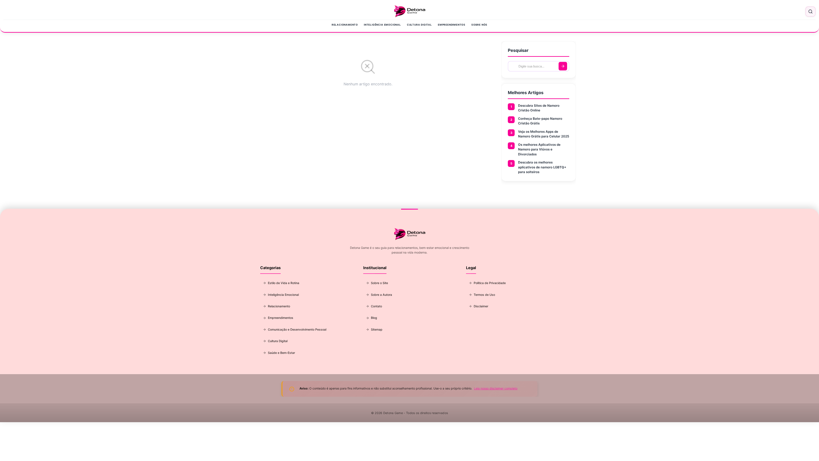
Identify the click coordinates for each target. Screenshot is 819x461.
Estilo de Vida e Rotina (283, 283)
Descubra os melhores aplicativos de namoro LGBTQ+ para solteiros (542, 167)
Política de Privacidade (490, 283)
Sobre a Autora (381, 294)
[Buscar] (563, 66)
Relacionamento (345, 24)
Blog (374, 317)
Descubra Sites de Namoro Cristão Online (538, 108)
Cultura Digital (419, 24)
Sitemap (376, 329)
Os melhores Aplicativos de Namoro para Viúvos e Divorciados (539, 149)
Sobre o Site (379, 283)
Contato (376, 306)
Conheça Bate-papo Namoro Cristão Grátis (540, 121)
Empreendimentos (451, 24)
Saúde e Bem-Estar (281, 353)
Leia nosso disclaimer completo (495, 388)
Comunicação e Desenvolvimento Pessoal (297, 329)
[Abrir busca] (810, 11)
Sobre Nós (479, 24)
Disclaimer (481, 306)
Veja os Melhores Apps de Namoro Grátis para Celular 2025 (543, 134)
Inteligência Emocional (382, 24)
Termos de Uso (484, 294)
